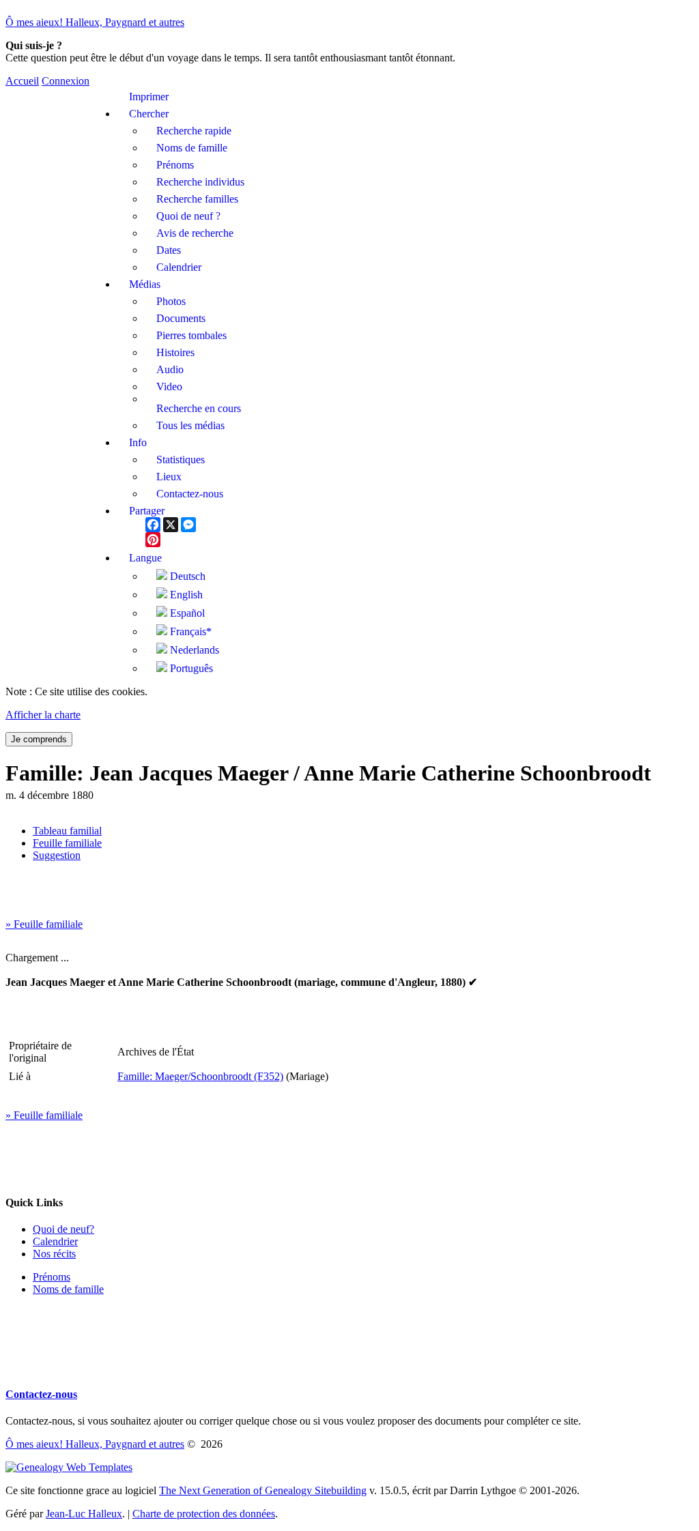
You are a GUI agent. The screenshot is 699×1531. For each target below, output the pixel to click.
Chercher (149, 113)
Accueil (22, 81)
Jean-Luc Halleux (84, 1513)
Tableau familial (67, 830)
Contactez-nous (41, 1394)
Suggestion (57, 855)
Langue (145, 558)
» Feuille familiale (44, 924)
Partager (147, 510)
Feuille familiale (67, 843)
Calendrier (55, 1241)
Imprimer (149, 96)
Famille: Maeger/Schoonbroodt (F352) (200, 1076)
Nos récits (54, 1253)
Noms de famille (68, 1289)
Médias (144, 284)
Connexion (65, 81)
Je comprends (39, 739)
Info (138, 442)
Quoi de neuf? (63, 1229)
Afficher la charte (43, 714)
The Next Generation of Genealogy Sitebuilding (263, 1490)
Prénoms (51, 1277)
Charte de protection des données (203, 1513)
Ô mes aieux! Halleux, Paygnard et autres (94, 22)
